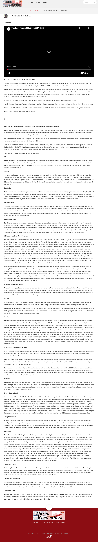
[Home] (12, 4)
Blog (38, 3)
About (30, 3)
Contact (47, 3)
